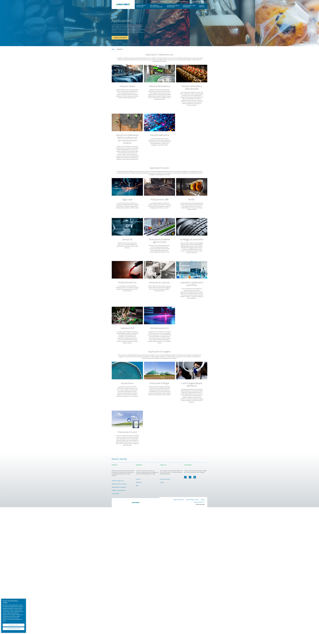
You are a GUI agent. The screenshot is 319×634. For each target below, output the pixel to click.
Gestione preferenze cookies (192, 499)
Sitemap (203, 499)
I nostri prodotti (202, 6)
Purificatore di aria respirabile (189, 6)
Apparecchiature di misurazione (173, 6)
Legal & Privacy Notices (178, 499)
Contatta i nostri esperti (120, 38)
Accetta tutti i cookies (13, 625)
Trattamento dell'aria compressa (156, 6)
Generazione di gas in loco (141, 6)
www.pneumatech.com (199, 502)
